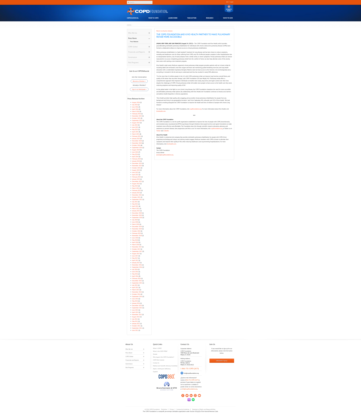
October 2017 (136, 249)
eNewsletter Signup (221, 360)
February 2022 (136, 190)
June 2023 (135, 172)
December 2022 (137, 181)
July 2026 (135, 105)
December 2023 (137, 163)
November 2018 (137, 235)
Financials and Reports (132, 360)
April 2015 (135, 287)
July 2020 (135, 220)
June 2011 (135, 330)
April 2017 (135, 260)
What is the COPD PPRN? (160, 351)
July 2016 (135, 269)
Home (129, 25)
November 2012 (137, 314)
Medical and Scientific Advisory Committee (165, 366)
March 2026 (135, 111)
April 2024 (135, 156)
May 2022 (135, 186)
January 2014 (136, 303)
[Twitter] (186, 395)
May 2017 (135, 258)
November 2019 (137, 229)
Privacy (172, 409)
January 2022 (136, 193)
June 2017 (135, 256)
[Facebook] (182, 395)
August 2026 (136, 102)
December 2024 (137, 141)
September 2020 (137, 217)
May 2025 (135, 129)
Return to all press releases (164, 31)
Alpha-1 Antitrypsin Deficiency (162, 369)
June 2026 (135, 107)
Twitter (158, 131)
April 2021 (135, 206)
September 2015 (137, 283)
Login (231, 2)
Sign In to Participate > (139, 89)
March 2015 (135, 290)
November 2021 (137, 195)
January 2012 (136, 323)
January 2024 (136, 161)
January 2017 (136, 263)
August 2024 (136, 150)
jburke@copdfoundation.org (164, 155)
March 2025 (135, 134)
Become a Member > (139, 81)
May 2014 (135, 301)
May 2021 (135, 204)
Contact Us (156, 363)
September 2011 (137, 328)
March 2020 (135, 224)
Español (155, 371)
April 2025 (135, 132)
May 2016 (135, 274)
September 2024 (137, 147)
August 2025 (136, 123)
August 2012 (136, 317)
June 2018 (135, 238)
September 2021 (137, 199)
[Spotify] (193, 399)
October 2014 (136, 294)
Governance (129, 364)
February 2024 (136, 159)
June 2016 (135, 272)
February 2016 (136, 278)
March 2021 (135, 208)
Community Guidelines (182, 409)
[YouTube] (199, 395)
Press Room (129, 353)
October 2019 (136, 231)
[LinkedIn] (191, 395)
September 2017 (137, 251)
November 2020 (137, 215)
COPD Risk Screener (158, 360)
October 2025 (136, 118)
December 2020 (137, 213)
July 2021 (135, 202)
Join (227, 2)
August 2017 (136, 253)
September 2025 (137, 120)
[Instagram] (195, 395)
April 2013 (135, 312)
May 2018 (135, 240)
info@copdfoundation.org (189, 389)
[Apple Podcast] (189, 399)
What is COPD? (157, 348)
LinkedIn (166, 131)
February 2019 (136, 233)
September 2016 (137, 267)
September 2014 (137, 296)
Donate (229, 9)
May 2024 (135, 154)
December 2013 (137, 305)
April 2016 (135, 276)
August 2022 (136, 184)
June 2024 (135, 152)
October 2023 (136, 168)
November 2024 (137, 143)
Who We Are (129, 349)
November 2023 (137, 165)
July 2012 (135, 319)
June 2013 (135, 310)
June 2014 (135, 299)
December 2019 (137, 226)
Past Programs (130, 367)
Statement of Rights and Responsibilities (203, 409)
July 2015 (135, 285)
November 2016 (137, 265)
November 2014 (137, 292)
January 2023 (136, 179)
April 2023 (135, 175)
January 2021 (136, 211)
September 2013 (137, 308)
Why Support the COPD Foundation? (163, 357)
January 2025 (136, 138)
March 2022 (135, 188)
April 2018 (135, 242)
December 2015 (137, 281)
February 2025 (136, 136)
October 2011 (136, 326)
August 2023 (136, 170)
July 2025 (135, 125)
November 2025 (137, 116)
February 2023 (136, 177)
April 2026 (135, 109)
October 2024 (136, 145)
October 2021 (136, 197)
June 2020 (135, 222)
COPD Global (129, 356)
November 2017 (137, 247)
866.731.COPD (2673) (192, 380)
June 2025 (135, 127)
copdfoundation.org (195, 109)
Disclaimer (164, 409)
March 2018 (135, 244)
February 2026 (136, 114)
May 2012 (135, 321)
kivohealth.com (160, 111)
